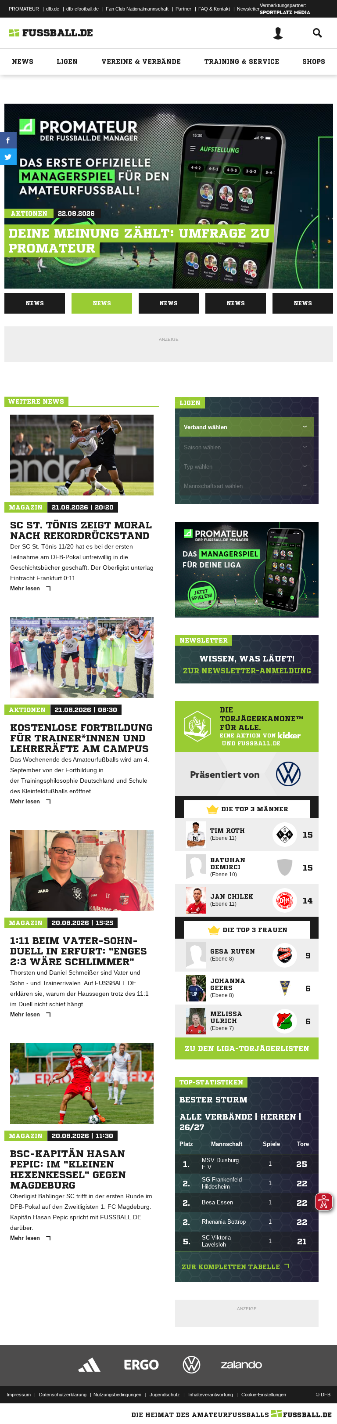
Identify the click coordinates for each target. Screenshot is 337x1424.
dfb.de (52, 8)
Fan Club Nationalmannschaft (137, 8)
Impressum (19, 1394)
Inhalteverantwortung (210, 1394)
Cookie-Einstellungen (263, 1394)
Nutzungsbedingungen (117, 1394)
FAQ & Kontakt (214, 8)
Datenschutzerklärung (62, 1394)
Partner (183, 8)
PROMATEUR (24, 8)
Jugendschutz (165, 1394)
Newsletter (248, 8)
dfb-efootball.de (82, 8)
